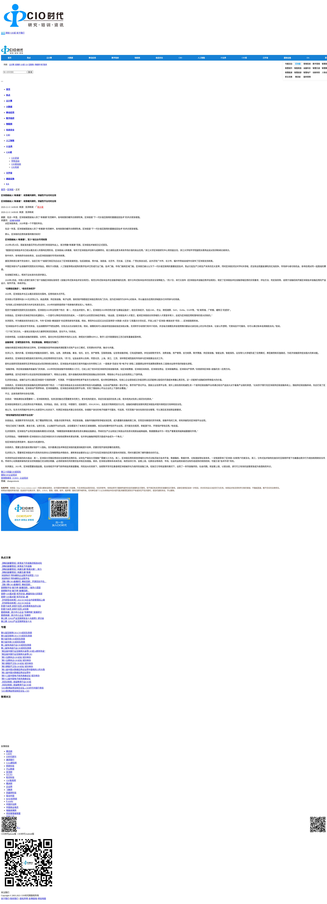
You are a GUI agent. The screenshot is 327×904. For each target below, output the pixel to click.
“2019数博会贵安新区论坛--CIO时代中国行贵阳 (22, 688)
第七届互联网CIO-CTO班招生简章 (16, 633)
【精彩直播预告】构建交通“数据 (16, 572)
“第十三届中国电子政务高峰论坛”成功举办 (20, 676)
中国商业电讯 (12, 807)
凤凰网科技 (11, 793)
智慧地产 (307, 72)
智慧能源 (288, 72)
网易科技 (10, 766)
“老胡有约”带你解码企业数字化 (15, 578)
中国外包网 (11, 804)
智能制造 (297, 68)
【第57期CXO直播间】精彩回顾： (16, 584)
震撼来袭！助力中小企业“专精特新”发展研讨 (21, 612)
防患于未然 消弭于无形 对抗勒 (15, 609)
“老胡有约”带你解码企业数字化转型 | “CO (20, 575)
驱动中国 (10, 796)
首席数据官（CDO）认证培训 (14, 478)
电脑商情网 (11, 810)
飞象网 (9, 790)
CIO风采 (15, 167)
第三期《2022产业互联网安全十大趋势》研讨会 (22, 618)
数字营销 (316, 64)
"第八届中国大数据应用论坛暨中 (16, 673)
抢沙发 (40, 207)
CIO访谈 (15, 158)
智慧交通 (316, 68)
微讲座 (298, 77)
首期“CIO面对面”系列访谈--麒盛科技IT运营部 (21, 594)
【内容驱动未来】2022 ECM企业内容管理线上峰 (23, 600)
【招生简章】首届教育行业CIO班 (16, 682)
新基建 (17, 220)
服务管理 (307, 77)
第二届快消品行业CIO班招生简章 (16, 645)
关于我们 (20, 33)
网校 (8, 33)
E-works (9, 801)
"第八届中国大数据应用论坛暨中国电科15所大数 (23, 669)
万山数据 (10, 769)
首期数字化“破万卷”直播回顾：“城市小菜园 (20, 588)
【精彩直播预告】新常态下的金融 (16, 566)
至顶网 (9, 772)
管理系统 (307, 64)
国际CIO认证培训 (9, 475)
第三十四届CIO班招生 (11, 472)
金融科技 (307, 68)
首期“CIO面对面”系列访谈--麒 (14, 597)
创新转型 (316, 72)
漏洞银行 (10, 760)
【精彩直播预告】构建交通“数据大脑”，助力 (21, 569)
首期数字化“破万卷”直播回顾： (15, 591)
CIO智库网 (11, 780)
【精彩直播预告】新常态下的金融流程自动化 (21, 563)
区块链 (298, 64)
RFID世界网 (11, 799)
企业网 (9, 787)
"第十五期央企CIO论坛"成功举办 (16, 657)
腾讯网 (9, 751)
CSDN (9, 754)
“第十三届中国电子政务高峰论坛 (16, 679)
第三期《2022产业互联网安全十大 (16, 621)
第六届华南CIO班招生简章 (13, 639)
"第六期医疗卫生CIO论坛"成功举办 (17, 663)
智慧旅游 (297, 72)
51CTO (9, 774)
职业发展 (288, 77)
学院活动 (15, 161)
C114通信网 (11, 763)
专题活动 (288, 64)
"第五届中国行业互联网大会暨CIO (16, 654)
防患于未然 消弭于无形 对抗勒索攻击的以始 (21, 606)
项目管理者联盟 (13, 813)
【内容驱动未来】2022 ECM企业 (16, 603)
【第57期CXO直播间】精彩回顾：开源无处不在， (23, 581)
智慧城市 (288, 68)
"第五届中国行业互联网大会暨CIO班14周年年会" (23, 651)
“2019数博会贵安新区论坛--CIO (15, 691)
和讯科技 (10, 777)
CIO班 (13, 33)
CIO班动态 (16, 164)
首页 (3, 33)
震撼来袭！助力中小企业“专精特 (16, 615)
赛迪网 (9, 783)
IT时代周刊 (11, 757)
